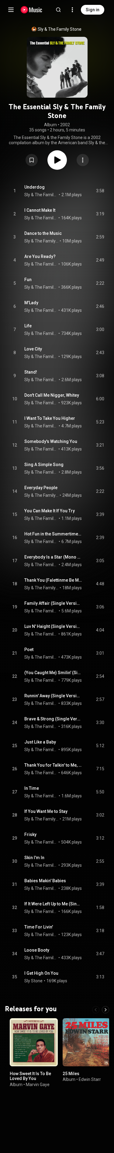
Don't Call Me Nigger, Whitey (51, 395)
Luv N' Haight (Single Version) (53, 626)
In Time (31, 788)
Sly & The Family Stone (59, 29)
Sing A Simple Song (44, 464)
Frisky (30, 834)
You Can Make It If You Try (49, 510)
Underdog (34, 187)
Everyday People (40, 487)
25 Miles (71, 1073)
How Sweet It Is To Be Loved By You (30, 1076)
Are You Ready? (40, 256)
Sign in (92, 9)
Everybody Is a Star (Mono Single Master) (53, 557)
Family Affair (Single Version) (53, 603)
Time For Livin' (38, 927)
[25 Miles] (87, 1042)
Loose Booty (36, 950)
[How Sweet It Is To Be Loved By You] (34, 1042)
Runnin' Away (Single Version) (53, 695)
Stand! (30, 372)
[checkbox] (100, 191)
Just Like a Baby (40, 742)
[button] (32, 160)
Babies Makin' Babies (45, 880)
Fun (28, 279)
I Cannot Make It (39, 210)
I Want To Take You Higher (49, 418)
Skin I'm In (34, 857)
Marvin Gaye (38, 1084)
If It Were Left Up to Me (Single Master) (53, 903)
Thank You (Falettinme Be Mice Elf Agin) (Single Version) (53, 580)
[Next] (105, 1009)
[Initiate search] (58, 10)
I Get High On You (41, 973)
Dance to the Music (43, 233)
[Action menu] (83, 160)
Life (28, 325)
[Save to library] (31, 160)
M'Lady (31, 302)
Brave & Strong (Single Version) (53, 718)
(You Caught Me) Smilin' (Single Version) (53, 672)
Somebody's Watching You (50, 441)
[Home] (31, 9)
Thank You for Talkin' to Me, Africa (53, 765)
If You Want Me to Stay (45, 811)
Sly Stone (33, 980)
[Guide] (11, 9)
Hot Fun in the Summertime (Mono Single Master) (53, 533)
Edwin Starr (90, 1079)
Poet (28, 649)
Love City (33, 349)
